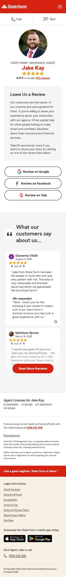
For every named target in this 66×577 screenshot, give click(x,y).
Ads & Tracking (12, 489)
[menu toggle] (60, 6)
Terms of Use (11, 505)
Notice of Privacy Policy (16, 510)
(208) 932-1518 (34, 427)
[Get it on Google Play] (39, 538)
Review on (36, 171)
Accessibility (10, 500)
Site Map (8, 520)
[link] (16, 6)
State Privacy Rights (15, 515)
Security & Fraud (13, 494)
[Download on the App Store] (15, 538)
